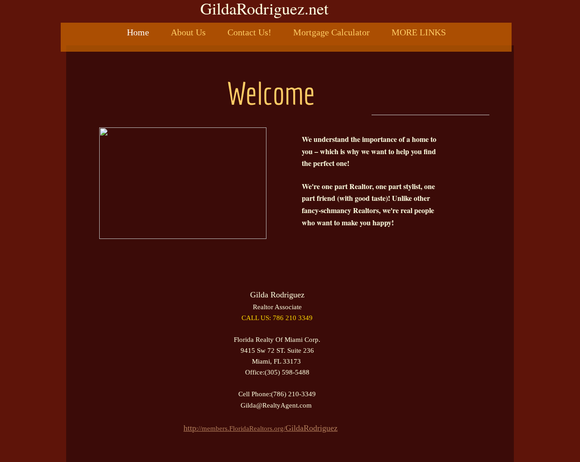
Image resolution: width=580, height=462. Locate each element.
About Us (188, 32)
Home (138, 32)
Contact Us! (249, 32)
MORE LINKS (419, 32)
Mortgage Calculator (331, 32)
